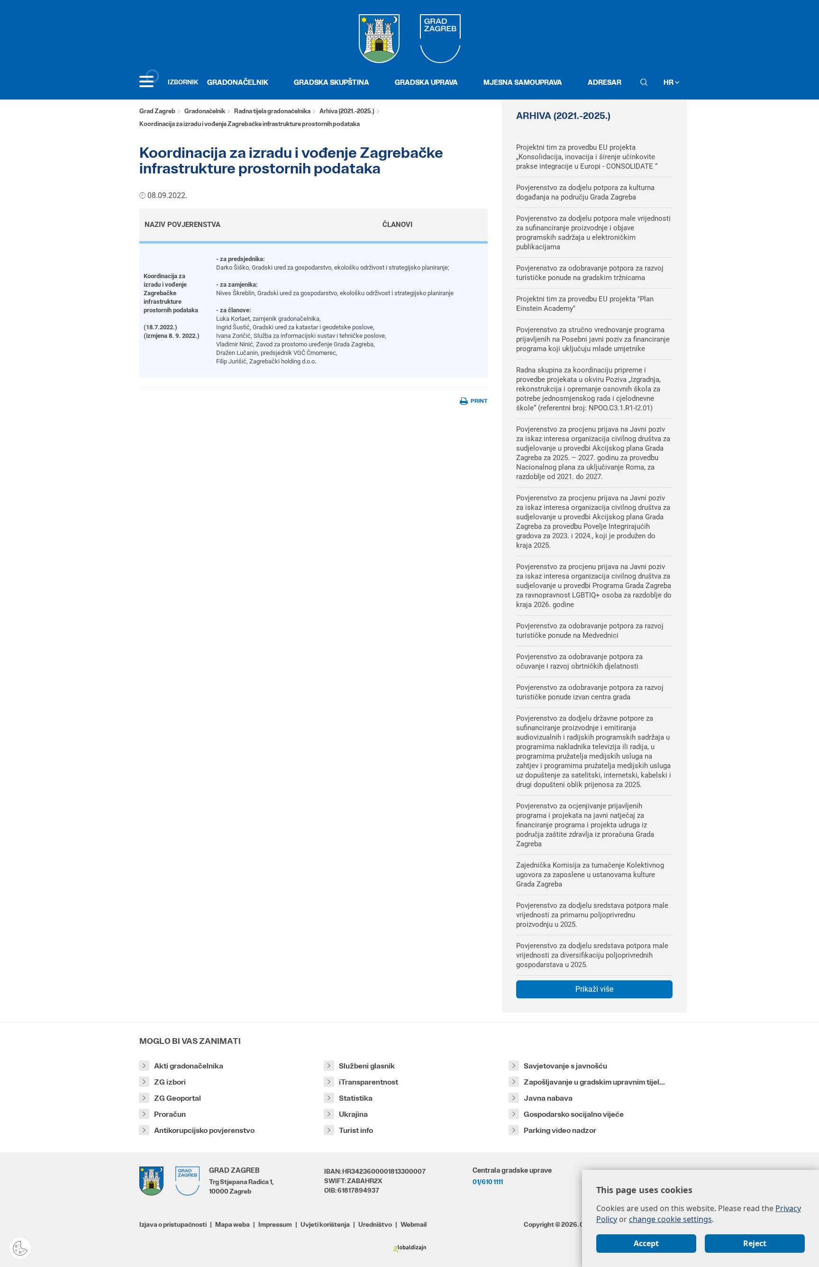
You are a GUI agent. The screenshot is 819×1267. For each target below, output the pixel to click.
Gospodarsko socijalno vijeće (574, 1114)
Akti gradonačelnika (188, 1066)
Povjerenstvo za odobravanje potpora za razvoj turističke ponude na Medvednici (590, 631)
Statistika (356, 1098)
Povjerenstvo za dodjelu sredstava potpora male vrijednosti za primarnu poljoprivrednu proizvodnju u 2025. (592, 915)
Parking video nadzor (560, 1130)
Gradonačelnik (237, 82)
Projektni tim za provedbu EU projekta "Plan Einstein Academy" (585, 304)
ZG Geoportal (177, 1098)
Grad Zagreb (157, 111)
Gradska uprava (426, 82)
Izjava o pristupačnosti (173, 1224)
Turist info (356, 1130)
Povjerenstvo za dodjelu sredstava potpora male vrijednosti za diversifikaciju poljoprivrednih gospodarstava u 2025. (592, 955)
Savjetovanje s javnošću (565, 1066)
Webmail (413, 1224)
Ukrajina (353, 1114)
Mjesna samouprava (522, 82)
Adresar (604, 82)
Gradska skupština (331, 82)
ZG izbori (170, 1082)
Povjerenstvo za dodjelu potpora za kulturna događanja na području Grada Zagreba (585, 192)
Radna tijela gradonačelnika (272, 111)
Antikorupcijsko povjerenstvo (204, 1130)
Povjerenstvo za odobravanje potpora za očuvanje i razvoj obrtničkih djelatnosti (579, 661)
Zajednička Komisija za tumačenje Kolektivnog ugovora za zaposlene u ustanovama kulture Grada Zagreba (590, 874)
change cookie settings (670, 1219)
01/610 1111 (488, 1182)
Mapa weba (232, 1224)
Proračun (170, 1114)
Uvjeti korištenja (325, 1224)
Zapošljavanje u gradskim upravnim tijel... (594, 1082)
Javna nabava (548, 1098)
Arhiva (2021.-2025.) (346, 111)
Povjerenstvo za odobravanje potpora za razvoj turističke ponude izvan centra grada (590, 692)
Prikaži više (594, 989)
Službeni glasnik (367, 1066)
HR (669, 82)
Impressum (275, 1224)
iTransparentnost (368, 1082)
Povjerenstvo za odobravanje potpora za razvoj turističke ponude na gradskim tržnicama (590, 273)
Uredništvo (375, 1224)
